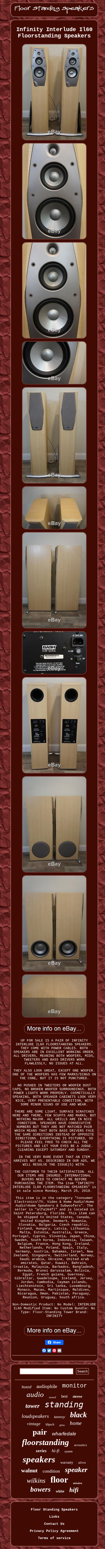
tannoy (59, 1417)
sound (52, 1397)
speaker (76, 1470)
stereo (77, 1396)
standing (64, 1404)
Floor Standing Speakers (54, 1510)
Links (54, 1517)
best (64, 1396)
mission (77, 1483)
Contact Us (54, 1524)
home (76, 1423)
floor (59, 1479)
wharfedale (64, 1433)
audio (35, 1394)
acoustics (80, 1445)
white (60, 1491)
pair (40, 1431)
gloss (62, 1425)
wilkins (36, 1480)
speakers (39, 1459)
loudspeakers (35, 1416)
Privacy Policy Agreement (54, 1531)
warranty (66, 1462)
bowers (40, 1489)
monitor (74, 1386)
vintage (34, 1423)
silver (82, 1462)
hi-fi (55, 1450)
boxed (26, 1387)
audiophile (46, 1386)
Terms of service (54, 1538)
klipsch (50, 1424)
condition (51, 1471)
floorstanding (45, 1442)
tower (32, 1406)
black (78, 1414)
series (41, 1450)
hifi (73, 1489)
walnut (29, 1470)
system (68, 1451)
